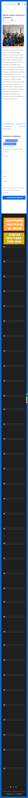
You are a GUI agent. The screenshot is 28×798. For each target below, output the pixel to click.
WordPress (19, 794)
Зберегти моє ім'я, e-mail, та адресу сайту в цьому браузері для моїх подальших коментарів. (13, 190)
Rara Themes (9, 794)
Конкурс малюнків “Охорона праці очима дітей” (8, 126)
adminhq (14, 20)
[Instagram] (13, 787)
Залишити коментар (8, 22)
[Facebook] (10, 787)
